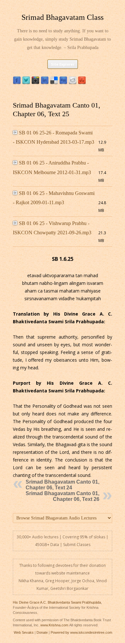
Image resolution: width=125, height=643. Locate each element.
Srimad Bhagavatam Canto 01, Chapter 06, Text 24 (62, 484)
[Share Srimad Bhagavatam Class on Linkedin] (45, 83)
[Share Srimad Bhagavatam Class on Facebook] (17, 83)
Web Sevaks (24, 632)
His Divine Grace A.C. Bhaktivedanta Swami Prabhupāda (57, 602)
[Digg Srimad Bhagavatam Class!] (63, 83)
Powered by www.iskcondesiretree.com (81, 632)
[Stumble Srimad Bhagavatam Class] (82, 83)
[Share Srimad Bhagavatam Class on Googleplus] (35, 83)
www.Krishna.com (54, 625)
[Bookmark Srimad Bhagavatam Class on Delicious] (54, 83)
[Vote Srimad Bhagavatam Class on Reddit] (73, 83)
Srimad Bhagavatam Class (62, 17)
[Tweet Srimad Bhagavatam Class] (26, 83)
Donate (42, 632)
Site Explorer (62, 64)
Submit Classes (76, 544)
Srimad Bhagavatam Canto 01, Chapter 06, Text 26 (62, 496)
